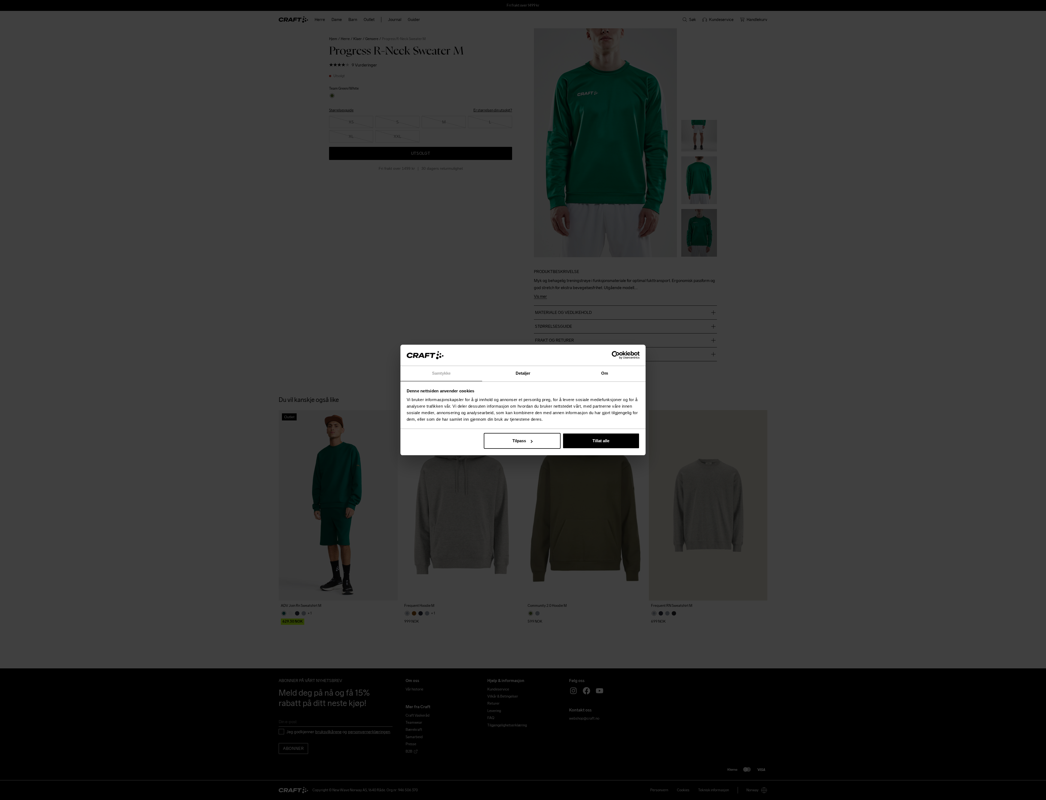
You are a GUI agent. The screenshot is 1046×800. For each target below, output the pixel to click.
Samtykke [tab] (441, 373)
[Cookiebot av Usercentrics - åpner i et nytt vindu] (616, 355)
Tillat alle (600, 440)
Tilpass (519, 440)
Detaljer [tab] (523, 373)
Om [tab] (604, 373)
